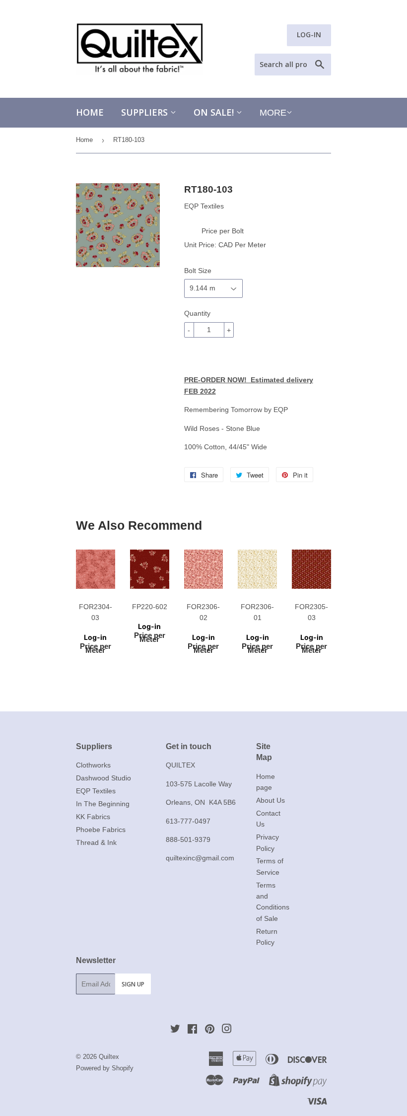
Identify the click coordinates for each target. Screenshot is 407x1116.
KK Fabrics (93, 817)
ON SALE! (215, 112)
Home (90, 112)
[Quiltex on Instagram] (227, 1030)
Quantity (197, 313)
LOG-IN (309, 34)
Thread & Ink (96, 842)
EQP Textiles (96, 791)
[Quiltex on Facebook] (192, 1030)
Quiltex (109, 1056)
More (273, 113)
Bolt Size (197, 271)
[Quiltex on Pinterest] (209, 1030)
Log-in (95, 637)
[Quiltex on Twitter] (175, 1030)
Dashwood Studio (103, 778)
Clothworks (93, 765)
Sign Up (133, 984)
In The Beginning (103, 804)
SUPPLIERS (145, 112)
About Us (270, 800)
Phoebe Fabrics (101, 830)
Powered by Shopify (105, 1068)
